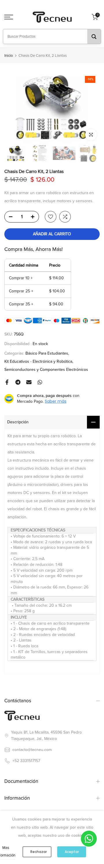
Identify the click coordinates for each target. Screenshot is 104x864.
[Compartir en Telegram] (18, 382)
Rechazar (38, 851)
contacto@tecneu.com (32, 749)
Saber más (55, 401)
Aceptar (72, 851)
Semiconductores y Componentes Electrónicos (46, 369)
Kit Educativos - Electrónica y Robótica (38, 361)
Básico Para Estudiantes (46, 353)
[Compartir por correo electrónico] (28, 382)
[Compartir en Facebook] (7, 382)
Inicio (8, 56)
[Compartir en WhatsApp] (39, 382)
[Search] (94, 36)
